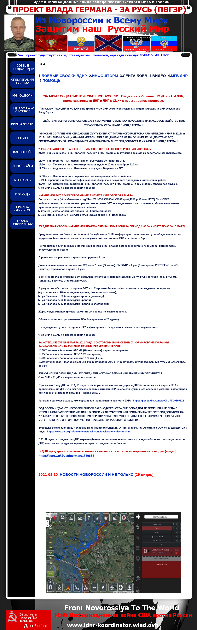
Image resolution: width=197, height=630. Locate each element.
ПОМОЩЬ (52, 81)
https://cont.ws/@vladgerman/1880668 (66, 455)
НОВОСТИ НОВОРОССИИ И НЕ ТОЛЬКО (97, 474)
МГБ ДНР (179, 76)
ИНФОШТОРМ (105, 76)
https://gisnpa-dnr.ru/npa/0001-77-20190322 (158, 400)
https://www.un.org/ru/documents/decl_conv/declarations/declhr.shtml (89, 431)
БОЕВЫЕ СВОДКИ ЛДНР (64, 76)
